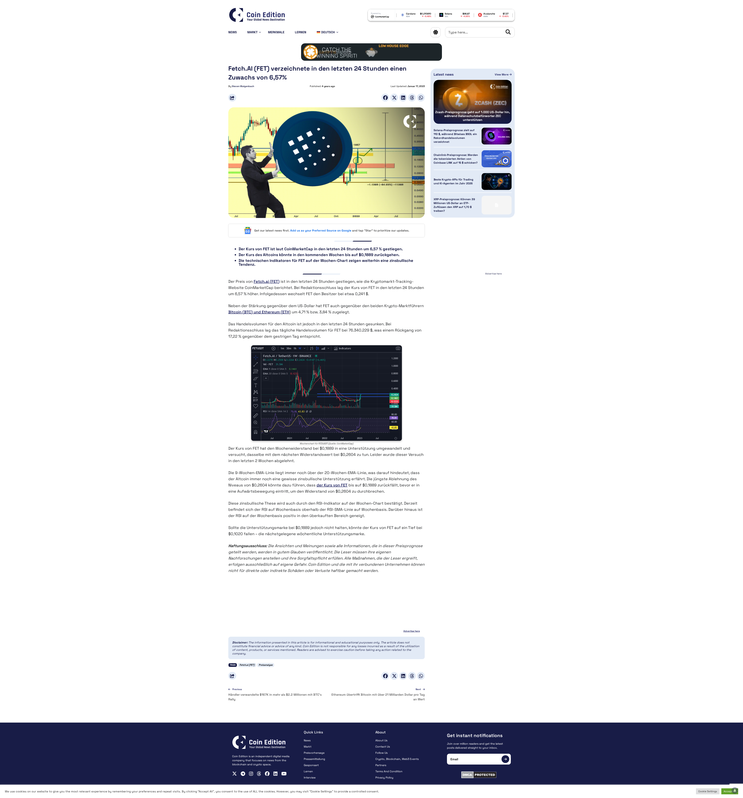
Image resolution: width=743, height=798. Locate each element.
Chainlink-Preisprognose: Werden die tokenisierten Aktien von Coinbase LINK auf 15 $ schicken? (456, 158)
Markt (252, 32)
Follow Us (381, 752)
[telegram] (243, 773)
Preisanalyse (266, 664)
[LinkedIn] (403, 98)
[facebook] (267, 773)
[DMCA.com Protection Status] (479, 774)
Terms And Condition (388, 771)
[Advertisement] (473, 300)
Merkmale (276, 32)
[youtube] (284, 773)
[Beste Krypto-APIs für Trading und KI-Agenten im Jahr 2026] (497, 181)
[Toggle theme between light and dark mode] (436, 32)
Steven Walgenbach (243, 86)
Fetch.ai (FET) (267, 281)
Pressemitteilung (314, 759)
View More (502, 74)
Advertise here (411, 631)
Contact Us (382, 746)
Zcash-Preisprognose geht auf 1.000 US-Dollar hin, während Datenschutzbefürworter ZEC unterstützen (472, 116)
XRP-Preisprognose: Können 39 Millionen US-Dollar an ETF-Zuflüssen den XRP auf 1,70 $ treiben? (454, 205)
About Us (381, 740)
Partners (380, 765)
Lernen (300, 32)
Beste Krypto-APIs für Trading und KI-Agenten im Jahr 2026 (453, 181)
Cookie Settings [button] (707, 791)
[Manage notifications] (735, 790)
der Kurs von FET (332, 485)
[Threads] (412, 98)
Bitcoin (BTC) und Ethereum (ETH (258, 311)
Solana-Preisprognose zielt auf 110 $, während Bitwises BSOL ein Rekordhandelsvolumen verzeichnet (455, 136)
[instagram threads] (259, 773)
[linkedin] (275, 773)
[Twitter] (394, 98)
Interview (310, 777)
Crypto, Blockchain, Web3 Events (397, 759)
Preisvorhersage (314, 752)
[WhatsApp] (421, 98)
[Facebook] (385, 98)
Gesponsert (311, 765)
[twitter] (234, 773)
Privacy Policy (384, 777)
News (232, 32)
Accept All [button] (730, 791)
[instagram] (251, 773)
